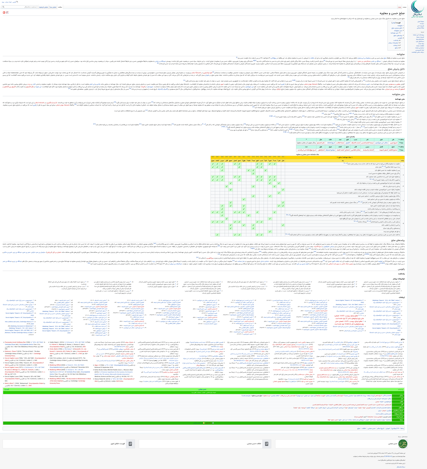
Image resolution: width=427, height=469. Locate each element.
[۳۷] (269, 129)
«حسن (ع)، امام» (303, 344)
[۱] (236, 57)
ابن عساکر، (281, 300)
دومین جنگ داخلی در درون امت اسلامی (340, 264)
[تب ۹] (287, 132)
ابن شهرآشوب (249, 87)
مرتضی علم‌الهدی (329, 246)
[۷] (348, 77)
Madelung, (21, 326)
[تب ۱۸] (287, 234)
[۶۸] (219, 254)
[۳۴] (223, 127)
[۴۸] (253, 157)
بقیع (340, 420)
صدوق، (247, 330)
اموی (222, 84)
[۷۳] (381, 263)
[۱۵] (115, 102)
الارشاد (331, 405)
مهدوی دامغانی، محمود (127, 354)
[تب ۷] (305, 129)
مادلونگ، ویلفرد (129, 342)
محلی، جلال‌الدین (128, 349)
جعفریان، (309, 307)
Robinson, (18, 333)
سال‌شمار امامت (246, 396)
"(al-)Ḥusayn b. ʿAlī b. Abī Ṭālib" (34, 367)
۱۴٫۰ (361, 315)
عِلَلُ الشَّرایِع (30, 87)
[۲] (324, 61)
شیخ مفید (150, 87)
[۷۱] (233, 261)
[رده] (204, 423)
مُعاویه (380, 261)
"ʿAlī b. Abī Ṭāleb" (37, 342)
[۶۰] (310, 249)
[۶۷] (344, 254)
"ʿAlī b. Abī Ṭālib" (117, 379)
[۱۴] (152, 102)
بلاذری (98, 84)
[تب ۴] (204, 124)
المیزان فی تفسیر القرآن (245, 363)
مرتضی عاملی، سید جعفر (126, 361)
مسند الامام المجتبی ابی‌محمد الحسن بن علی (355, 405)
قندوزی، (308, 317)
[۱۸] (350, 114)
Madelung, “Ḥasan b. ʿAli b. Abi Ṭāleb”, (386, 300)
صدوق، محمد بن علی (262, 349)
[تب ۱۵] (288, 215)
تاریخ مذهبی (378, 396)
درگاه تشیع (209, 423)
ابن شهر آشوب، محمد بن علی (394, 347)
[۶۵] (368, 254)
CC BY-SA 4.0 (388, 456)
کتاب (34, 84)
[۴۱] (283, 157)
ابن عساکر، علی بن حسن (395, 377)
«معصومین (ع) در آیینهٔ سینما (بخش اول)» (193, 363)
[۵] (158, 63)
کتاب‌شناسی (388, 405)
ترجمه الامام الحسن (367, 143)
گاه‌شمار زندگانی (387, 396)
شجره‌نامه (384, 399)
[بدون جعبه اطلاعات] (7, 12)
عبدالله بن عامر (376, 61)
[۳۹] (228, 129)
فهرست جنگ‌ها (321, 396)
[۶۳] (315, 252)
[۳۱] (140, 124)
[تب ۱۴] (363, 212)
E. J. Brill (79, 354)
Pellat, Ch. (69, 351)
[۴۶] (261, 157)
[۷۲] (384, 263)
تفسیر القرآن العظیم (391, 354)
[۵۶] (217, 157)
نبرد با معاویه (266, 396)
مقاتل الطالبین (338, 405)
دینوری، (320, 313)
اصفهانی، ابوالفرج (353, 342)
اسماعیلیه (388, 420)
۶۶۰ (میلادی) (395, 428)
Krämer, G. (55, 344)
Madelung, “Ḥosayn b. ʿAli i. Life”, (20, 328)
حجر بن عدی (26, 252)
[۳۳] (338, 127)
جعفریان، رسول (308, 358)
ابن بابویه (38, 87)
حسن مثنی (330, 408)
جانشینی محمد (349, 396)
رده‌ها (402, 428)
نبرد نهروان (300, 396)
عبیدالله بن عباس (160, 61)
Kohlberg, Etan (21, 342)
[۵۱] (239, 157)
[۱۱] (184, 80)
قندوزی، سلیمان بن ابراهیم (170, 372)
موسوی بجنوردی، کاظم (289, 344)
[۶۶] (366, 254)
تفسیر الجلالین (104, 349)
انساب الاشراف (355, 143)
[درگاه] (213, 423)
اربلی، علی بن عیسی (352, 345)
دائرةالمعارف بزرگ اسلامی (350, 370)
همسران (373, 408)
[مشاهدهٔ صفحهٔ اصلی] (417, 9)
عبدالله (312, 408)
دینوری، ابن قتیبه (308, 379)
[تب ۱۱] (384, 167)
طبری (368, 84)
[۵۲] (235, 157)
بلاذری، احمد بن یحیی (351, 356)
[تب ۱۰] (345, 163)
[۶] (213, 72)
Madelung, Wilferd (55, 379)
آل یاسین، (353, 331)
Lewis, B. (9, 370)
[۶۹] (197, 258)
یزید (153, 261)
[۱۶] (253, 107)
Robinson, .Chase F (11, 351)
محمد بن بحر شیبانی (391, 89)
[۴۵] (266, 157)
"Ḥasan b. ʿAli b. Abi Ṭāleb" (75, 365)
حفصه (360, 408)
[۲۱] (339, 116)
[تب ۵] (363, 127)
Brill (84, 347)
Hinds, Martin (54, 349)
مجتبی (377, 402)
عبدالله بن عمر (7, 261)
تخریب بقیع (334, 420)
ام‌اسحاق (350, 408)
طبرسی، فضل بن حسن (216, 342)
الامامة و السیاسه (368, 150)
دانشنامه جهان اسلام (109, 356)
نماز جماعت (241, 261)
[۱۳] (69, 89)
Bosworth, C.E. (78, 349)
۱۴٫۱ (359, 315)
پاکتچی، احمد (302, 342)
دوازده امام (373, 420)
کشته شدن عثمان (331, 396)
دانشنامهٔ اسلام (196, 73)
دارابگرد (278, 89)
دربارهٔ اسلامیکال (401, 467)
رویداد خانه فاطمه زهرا (360, 396)
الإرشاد (143, 87)
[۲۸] (278, 124)
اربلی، (318, 315)
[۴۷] (257, 157)
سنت (29, 84)
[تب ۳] (273, 116)
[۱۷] (146, 110)
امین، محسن (354, 354)
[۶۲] (252, 249)
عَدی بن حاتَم (8, 252)
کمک (311, 372)
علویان (207, 75)
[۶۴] (260, 252)
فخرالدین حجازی (173, 370)
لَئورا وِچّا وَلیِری (207, 73)
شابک (390, 356)
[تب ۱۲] (372, 179)
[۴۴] (270, 157)
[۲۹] (245, 124)
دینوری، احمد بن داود (307, 381)
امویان (388, 428)
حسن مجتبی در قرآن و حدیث (383, 414)
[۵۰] (244, 157)
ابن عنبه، (284, 302)
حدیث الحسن (372, 405)
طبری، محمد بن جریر (217, 349)
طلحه (295, 408)
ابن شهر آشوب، (317, 302)
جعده (355, 408)
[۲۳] (270, 116)
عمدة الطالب (340, 143)
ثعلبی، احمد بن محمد (307, 351)
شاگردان (389, 411)
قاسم (320, 408)
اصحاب (384, 411)
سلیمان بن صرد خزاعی (38, 252)
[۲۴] (355, 119)
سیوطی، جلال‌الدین (217, 356)
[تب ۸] (293, 129)
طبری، (247, 317)
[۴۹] (249, 157)
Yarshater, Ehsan (71, 372)
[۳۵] (338, 129)
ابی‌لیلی (49, 252)
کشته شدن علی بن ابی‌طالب (287, 396)
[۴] (254, 61)
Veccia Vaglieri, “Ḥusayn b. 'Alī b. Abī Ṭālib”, (18, 330)
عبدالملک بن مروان (176, 264)
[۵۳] (231, 157)
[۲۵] (335, 119)
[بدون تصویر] (4, 12)
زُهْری (34, 105)
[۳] (255, 61)
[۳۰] (173, 124)
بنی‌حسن (341, 408)
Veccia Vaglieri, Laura (11, 358)
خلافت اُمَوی (335, 261)
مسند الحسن (380, 405)
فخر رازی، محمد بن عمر (216, 368)
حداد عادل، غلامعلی (121, 356)
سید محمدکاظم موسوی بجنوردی (328, 368)
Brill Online (119, 381)
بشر (316, 408)
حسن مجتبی (202, 389)
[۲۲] (303, 116)
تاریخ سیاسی (339, 396)
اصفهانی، (247, 328)
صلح (385, 58)
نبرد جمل (313, 396)
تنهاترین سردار (378, 417)
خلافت (312, 58)
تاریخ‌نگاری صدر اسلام (358, 420)
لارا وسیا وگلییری (52, 103)
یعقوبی (398, 84)
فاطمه (308, 408)
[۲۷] (334, 124)
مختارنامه (370, 417)
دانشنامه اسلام (39, 103)
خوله (364, 408)
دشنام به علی (264, 261)
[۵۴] (227, 157)
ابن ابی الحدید (398, 342)
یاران (379, 411)
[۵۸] (155, 244)
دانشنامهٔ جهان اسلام (310, 84)
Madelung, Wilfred (55, 365)
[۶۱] (254, 249)
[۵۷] (213, 157)
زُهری (282, 84)
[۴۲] (279, 157)
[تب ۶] (225, 127)
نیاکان (389, 399)
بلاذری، (321, 305)
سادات (350, 420)
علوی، (321, 309)
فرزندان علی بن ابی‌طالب (374, 399)
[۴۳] (274, 157)
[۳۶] (290, 129)
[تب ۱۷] (356, 221)
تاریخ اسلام (380, 428)
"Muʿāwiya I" (68, 349)
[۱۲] (130, 89)
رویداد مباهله (370, 396)
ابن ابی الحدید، (317, 300)
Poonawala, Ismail (10, 342)
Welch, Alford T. (10, 383)
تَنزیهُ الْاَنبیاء (317, 246)
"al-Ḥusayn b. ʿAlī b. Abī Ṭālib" (75, 342)
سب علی (344, 420)
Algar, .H (97, 365)
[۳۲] (94, 124)
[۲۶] (349, 122)
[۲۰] (374, 116)
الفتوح (348, 143)
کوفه (329, 420)
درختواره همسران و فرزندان (384, 408)
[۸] (364, 80)
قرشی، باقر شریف (173, 363)
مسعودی (391, 84)
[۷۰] (324, 261)
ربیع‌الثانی (273, 58)
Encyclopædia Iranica (121, 365)
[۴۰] (284, 132)
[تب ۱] (352, 114)
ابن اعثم (92, 84)
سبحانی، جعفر (219, 351)
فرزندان (336, 408)
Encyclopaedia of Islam (57, 347)
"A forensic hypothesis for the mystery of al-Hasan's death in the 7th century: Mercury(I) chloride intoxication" (114, 373)
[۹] (294, 80)
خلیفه (381, 402)
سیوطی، (285, 305)
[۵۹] (219, 246)
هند (346, 408)
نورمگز (198, 365)
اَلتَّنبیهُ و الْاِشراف (163, 89)
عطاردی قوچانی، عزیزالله (171, 377)
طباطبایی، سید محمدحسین (260, 358)
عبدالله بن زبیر (17, 252)
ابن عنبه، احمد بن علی (396, 372)
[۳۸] (249, 129)
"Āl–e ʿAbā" (109, 365)
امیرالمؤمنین (387, 402)
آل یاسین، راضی (353, 381)
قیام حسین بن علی (302, 264)
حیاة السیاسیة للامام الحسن (320, 405)
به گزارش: (323, 307)
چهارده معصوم (381, 420)
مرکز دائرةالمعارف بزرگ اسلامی (292, 347)
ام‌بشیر (368, 408)
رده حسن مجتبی (197, 423)
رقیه (299, 408)
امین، (310, 311)
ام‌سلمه (303, 408)
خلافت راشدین (275, 396)
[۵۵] (222, 157)
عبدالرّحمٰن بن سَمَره (364, 61)
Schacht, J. (31, 370)
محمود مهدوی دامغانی (279, 381)
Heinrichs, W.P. (61, 351)
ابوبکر (324, 408)
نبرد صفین (307, 396)
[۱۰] (293, 80)
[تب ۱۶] (369, 221)
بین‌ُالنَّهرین (210, 258)
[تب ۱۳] (360, 202)
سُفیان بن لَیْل (56, 252)
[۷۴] (89, 263)
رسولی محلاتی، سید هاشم (305, 374)
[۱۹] (323, 114)
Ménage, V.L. (17, 370)
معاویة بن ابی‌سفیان (364, 58)
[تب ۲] (332, 114)
